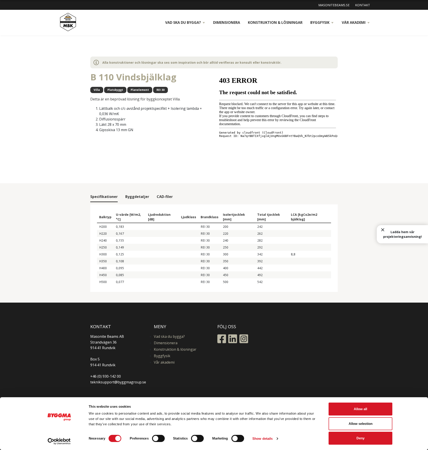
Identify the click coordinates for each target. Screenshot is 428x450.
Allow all (360, 409)
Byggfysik (319, 22)
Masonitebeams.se (334, 5)
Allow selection (360, 424)
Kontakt (362, 5)
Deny (360, 438)
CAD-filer (165, 196)
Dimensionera (226, 22)
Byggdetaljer (137, 196)
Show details (262, 438)
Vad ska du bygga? (183, 22)
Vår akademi (354, 22)
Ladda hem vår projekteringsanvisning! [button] (402, 234)
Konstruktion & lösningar (275, 22)
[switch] (158, 438)
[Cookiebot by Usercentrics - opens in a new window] (59, 441)
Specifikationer (104, 196)
